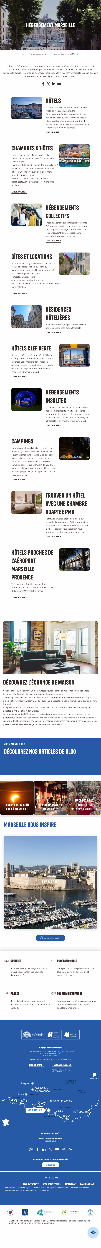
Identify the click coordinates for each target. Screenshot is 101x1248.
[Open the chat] (93, 1232)
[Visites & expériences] (73, 10)
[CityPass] (71, 10)
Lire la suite (52, 132)
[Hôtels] (69, 10)
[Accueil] (67, 10)
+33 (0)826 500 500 (61, 1065)
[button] (83, 9)
